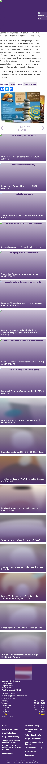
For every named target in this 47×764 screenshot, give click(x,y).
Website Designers (10, 729)
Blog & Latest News (33, 738)
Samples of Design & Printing (33, 730)
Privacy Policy (30, 751)
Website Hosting (32, 725)
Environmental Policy (33, 747)
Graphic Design (30, 84)
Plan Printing (7, 753)
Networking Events (33, 735)
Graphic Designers (9, 733)
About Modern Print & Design (34, 743)
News (12, 84)
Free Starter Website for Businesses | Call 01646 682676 (12, 748)
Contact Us (29, 755)
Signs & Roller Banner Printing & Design (11, 741)
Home (4, 725)
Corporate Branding (10, 736)
